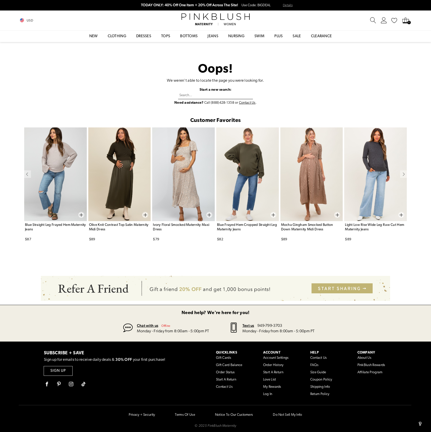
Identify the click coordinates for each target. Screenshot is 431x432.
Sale (297, 36)
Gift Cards (223, 358)
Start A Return (226, 380)
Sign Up (58, 371)
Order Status (225, 372)
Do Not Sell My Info (287, 415)
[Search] (373, 20)
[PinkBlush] (215, 16)
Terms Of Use (185, 415)
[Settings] (384, 20)
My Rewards (272, 387)
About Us (364, 358)
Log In (267, 394)
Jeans (213, 36)
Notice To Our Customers (234, 415)
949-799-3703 (269, 326)
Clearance (321, 36)
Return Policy (319, 394)
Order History (273, 365)
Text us (248, 325)
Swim (259, 36)
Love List (269, 380)
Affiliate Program (370, 372)
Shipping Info (320, 387)
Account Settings (276, 358)
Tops (165, 36)
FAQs (314, 365)
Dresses (143, 36)
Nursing (236, 36)
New (93, 36)
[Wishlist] (394, 20)
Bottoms (189, 36)
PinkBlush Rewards (371, 365)
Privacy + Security (142, 415)
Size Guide (318, 372)
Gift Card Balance (229, 365)
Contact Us (247, 103)
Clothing (117, 36)
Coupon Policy (321, 380)
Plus (278, 36)
